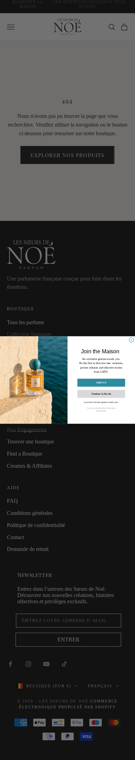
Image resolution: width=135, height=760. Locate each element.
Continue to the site (101, 393)
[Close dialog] (131, 339)
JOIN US (101, 382)
